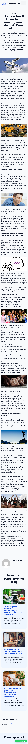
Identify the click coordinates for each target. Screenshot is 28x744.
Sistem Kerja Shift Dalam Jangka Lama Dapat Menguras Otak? (14, 651)
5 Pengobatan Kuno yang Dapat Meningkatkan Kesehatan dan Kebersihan (12, 692)
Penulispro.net (14, 3)
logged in (12, 723)
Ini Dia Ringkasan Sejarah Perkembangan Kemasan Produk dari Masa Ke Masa (13, 610)
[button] (21, 741)
